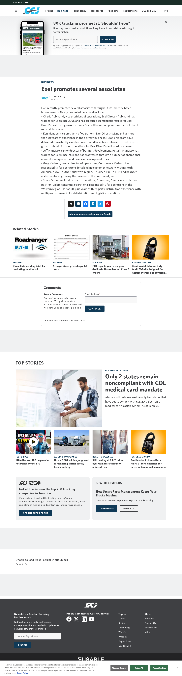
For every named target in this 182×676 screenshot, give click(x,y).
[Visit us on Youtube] (91, 618)
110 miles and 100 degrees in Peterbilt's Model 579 (32, 462)
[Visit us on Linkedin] (84, 618)
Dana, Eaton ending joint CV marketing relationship (29, 267)
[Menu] (16, 11)
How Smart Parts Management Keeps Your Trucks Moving (126, 493)
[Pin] (108, 204)
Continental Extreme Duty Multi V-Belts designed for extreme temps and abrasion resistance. (148, 269)
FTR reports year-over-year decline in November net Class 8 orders (110, 269)
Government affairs (116, 370)
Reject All (139, 668)
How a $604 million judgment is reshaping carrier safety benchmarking (71, 464)
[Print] (71, 204)
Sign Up (22, 644)
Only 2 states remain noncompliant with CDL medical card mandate (135, 383)
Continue (94, 308)
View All (128, 508)
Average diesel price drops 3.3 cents (70, 267)
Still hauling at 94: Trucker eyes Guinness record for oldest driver (107, 464)
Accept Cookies (159, 668)
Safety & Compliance (65, 457)
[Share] (85, 204)
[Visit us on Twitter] (76, 618)
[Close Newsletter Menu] (166, 22)
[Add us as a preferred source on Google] (78, 204)
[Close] (177, 668)
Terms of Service (95, 48)
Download (106, 508)
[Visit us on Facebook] (69, 618)
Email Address (93, 294)
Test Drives (22, 457)
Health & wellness (102, 457)
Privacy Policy (80, 48)
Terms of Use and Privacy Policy (97, 45)
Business (47, 82)
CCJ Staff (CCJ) (57, 96)
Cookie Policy (22, 673)
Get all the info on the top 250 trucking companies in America (47, 491)
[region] (91, 668)
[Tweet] (100, 204)
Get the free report (35, 513)
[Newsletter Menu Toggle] (166, 11)
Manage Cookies (119, 668)
